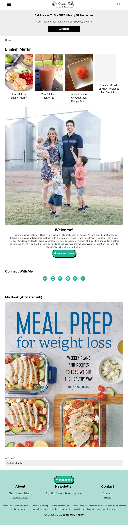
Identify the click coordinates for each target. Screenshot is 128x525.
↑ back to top (64, 479)
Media (107, 497)
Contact (107, 493)
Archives (10, 458)
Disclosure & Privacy (20, 493)
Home (8, 40)
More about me (63, 253)
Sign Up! (50, 493)
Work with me (20, 497)
